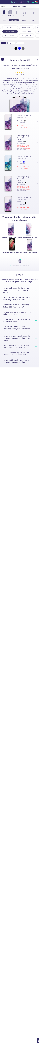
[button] (16, 2)
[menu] (3, 2)
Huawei (24, 20)
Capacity (11, 43)
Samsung (14, 20)
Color (3, 43)
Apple (4, 20)
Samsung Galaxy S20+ (25, 115)
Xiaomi (33, 20)
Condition (20, 43)
